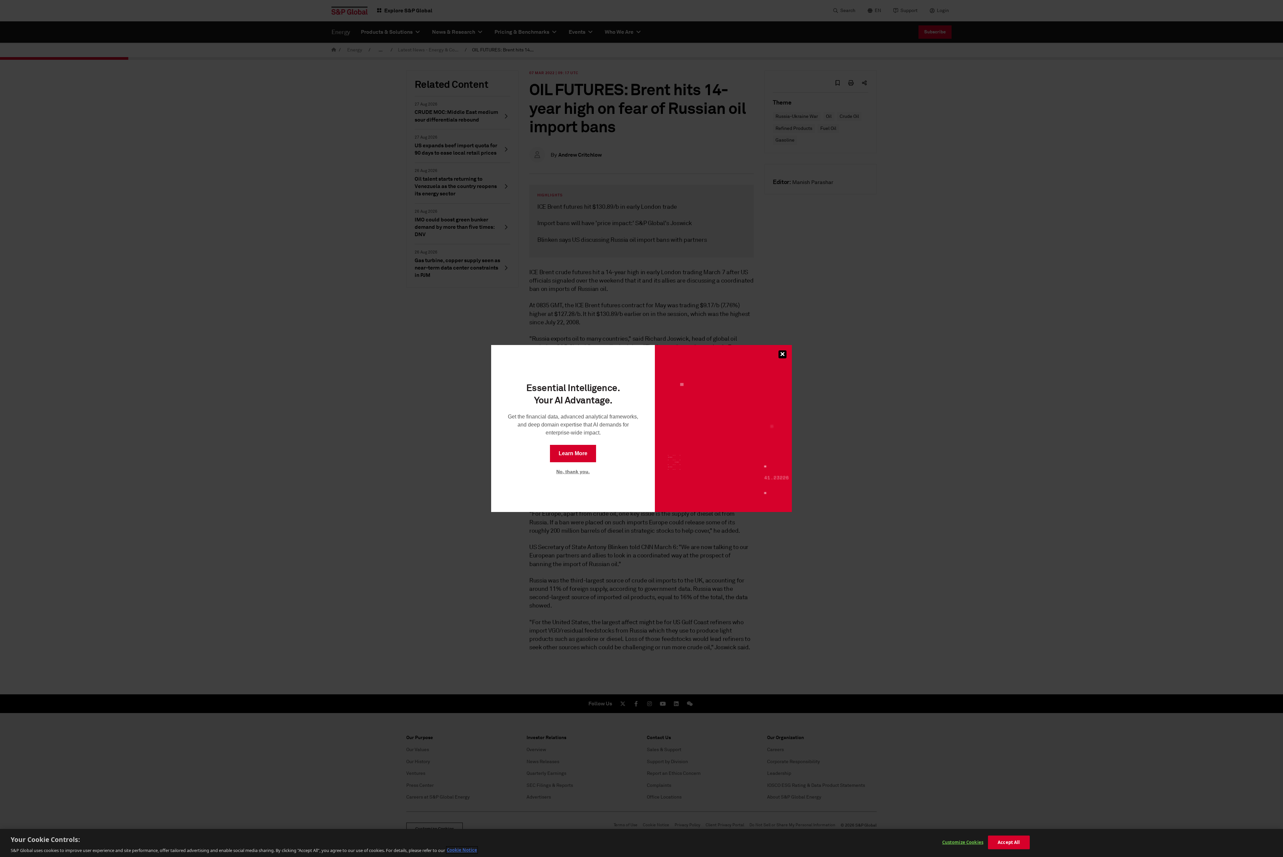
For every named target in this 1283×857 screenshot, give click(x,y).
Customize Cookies (962, 842)
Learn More (573, 453)
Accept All (1009, 842)
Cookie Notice (462, 850)
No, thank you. (573, 471)
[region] (641, 843)
